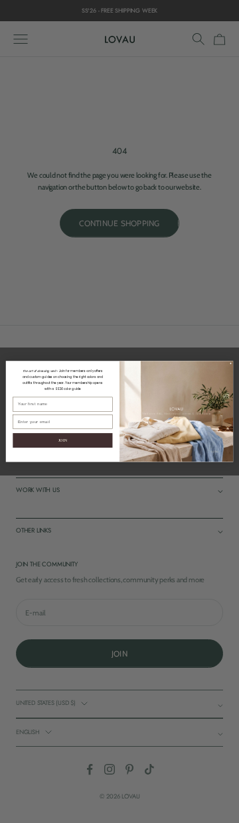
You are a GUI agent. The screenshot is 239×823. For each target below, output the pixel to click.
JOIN (63, 440)
